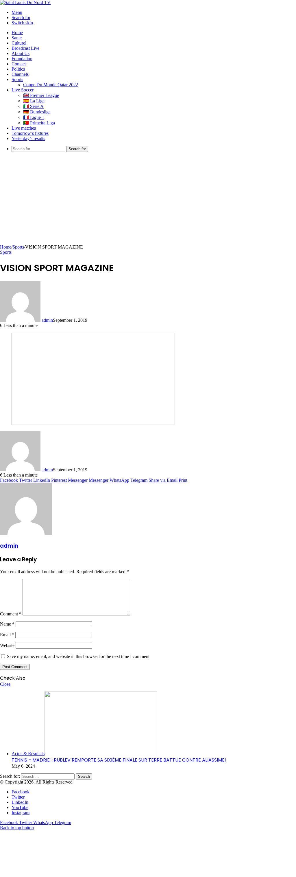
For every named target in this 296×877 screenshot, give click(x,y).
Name (7, 624)
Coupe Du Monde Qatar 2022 (50, 84)
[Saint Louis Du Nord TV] (25, 2)
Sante (17, 37)
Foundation (22, 58)
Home (17, 32)
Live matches (24, 128)
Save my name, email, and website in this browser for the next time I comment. (79, 656)
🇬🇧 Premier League (41, 95)
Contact (19, 63)
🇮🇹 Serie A (33, 106)
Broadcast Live (25, 48)
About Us (20, 53)
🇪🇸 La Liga (34, 100)
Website (7, 645)
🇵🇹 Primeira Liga (39, 122)
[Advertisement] (148, 201)
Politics (18, 69)
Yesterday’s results (28, 138)
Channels (20, 74)
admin (47, 320)
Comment (10, 613)
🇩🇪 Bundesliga (37, 111)
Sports (17, 79)
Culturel (19, 43)
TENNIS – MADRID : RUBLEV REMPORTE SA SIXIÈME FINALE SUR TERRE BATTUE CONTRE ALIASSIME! (119, 760)
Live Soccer (23, 89)
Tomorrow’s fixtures (30, 133)
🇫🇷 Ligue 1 (33, 117)
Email (7, 634)
